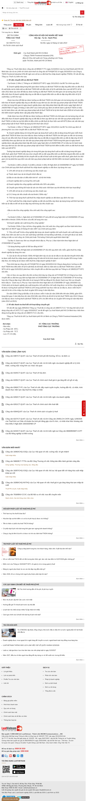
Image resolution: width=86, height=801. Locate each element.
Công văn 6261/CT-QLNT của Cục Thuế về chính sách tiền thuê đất (31, 404)
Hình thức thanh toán (11, 704)
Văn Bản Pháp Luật (8, 792)
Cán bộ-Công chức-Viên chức (24, 498)
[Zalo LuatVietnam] (6, 756)
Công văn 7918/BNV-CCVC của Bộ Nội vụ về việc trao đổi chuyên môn (33, 495)
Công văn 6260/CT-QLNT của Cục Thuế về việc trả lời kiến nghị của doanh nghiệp (37, 397)
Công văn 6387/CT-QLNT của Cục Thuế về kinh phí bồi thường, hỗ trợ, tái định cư (37, 356)
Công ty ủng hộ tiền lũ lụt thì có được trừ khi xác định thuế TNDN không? (28, 533)
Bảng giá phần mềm (10, 700)
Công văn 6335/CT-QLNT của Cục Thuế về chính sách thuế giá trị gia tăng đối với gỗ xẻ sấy (41, 380)
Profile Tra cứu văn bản (11, 679)
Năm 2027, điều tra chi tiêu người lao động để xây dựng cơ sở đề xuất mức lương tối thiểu (34, 655)
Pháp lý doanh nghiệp (52, 679)
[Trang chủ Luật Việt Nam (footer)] (43, 728)
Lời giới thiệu (8, 671)
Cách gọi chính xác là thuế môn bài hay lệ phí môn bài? (22, 615)
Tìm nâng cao (79, 17)
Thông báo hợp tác (10, 720)
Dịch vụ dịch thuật (51, 683)
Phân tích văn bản (51, 675)
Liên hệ (6, 683)
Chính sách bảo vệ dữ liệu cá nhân (15, 716)
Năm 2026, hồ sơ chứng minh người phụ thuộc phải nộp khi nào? (25, 574)
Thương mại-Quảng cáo (23, 465)
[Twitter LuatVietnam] (18, 756)
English (70, 2)
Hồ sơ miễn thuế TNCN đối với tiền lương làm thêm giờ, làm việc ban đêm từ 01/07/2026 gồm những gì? (39, 559)
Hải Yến (80, 344)
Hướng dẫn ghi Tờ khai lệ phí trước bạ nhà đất (19, 605)
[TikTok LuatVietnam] (14, 756)
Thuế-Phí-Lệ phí (10, 489)
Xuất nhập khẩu (10, 455)
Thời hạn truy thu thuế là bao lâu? (14, 513)
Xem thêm (79, 440)
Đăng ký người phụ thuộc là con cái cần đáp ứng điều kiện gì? (24, 569)
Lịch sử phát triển (9, 675)
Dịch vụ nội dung (50, 687)
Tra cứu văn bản (50, 671)
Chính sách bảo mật (10, 712)
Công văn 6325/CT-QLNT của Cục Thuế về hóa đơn (25, 373)
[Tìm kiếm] (82, 12)
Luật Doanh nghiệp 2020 (24, 792)
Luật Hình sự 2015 (53, 792)
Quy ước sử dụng (9, 708)
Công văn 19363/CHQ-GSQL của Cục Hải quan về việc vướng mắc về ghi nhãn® (37, 452)
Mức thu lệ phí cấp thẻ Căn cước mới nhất (17, 600)
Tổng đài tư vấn (50, 691)
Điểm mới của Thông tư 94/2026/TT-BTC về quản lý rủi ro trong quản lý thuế (29, 564)
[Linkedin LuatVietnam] (22, 756)
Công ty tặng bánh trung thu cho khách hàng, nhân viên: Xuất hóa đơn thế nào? (45, 548)
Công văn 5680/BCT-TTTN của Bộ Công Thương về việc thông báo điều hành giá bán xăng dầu (42, 461)
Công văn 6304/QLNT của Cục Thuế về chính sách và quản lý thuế (31, 412)
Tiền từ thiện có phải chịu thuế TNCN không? (18, 523)
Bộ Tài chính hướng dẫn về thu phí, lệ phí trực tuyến (35, 589)
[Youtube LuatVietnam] (10, 756)
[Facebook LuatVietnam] (3, 756)
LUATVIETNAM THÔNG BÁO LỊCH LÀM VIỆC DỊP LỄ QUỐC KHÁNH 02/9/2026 (31, 645)
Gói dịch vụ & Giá (56, 2)
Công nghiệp (9, 465)
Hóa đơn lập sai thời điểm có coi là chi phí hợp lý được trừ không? (25, 518)
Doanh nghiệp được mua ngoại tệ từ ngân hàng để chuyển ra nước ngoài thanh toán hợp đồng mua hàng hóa (40, 640)
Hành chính (9, 498)
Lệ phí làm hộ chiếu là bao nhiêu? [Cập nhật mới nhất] (21, 610)
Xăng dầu (35, 465)
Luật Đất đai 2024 (39, 792)
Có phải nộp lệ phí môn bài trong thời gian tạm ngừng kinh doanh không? (27, 528)
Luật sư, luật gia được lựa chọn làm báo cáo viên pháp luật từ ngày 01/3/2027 (29, 650)
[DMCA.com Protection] (23, 798)
